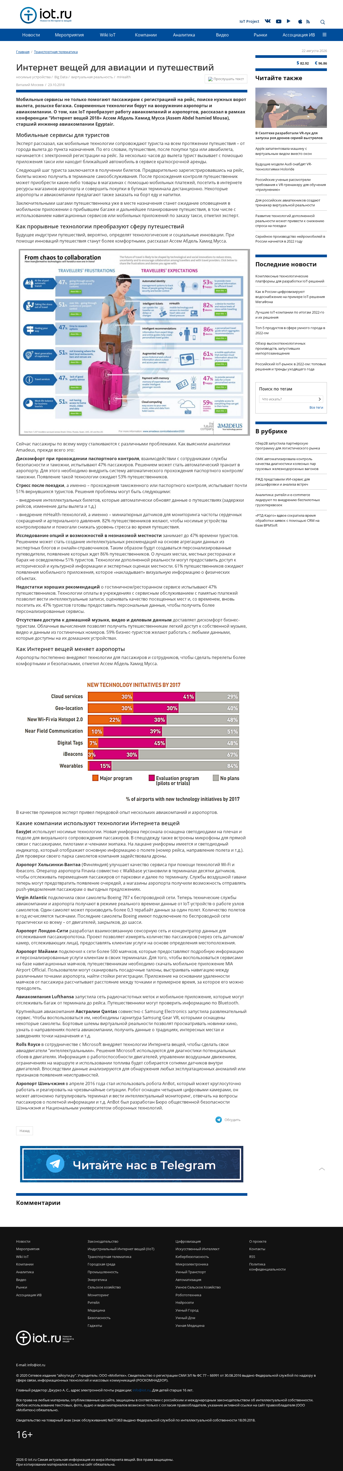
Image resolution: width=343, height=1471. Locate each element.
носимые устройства (33, 77)
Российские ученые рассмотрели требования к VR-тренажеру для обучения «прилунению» (290, 184)
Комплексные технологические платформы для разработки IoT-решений (289, 279)
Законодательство (103, 1241)
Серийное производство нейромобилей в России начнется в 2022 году (290, 239)
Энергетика (97, 1279)
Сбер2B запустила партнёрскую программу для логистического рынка (287, 446)
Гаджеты (95, 1325)
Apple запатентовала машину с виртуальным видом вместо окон (283, 151)
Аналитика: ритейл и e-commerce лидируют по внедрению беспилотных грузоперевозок (287, 499)
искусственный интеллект (197, 1248)
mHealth (124, 77)
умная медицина (190, 1325)
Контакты (257, 1248)
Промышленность (103, 1271)
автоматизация (188, 1279)
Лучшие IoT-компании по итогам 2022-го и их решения (289, 315)
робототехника (188, 1295)
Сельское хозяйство (104, 1287)
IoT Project (249, 21)
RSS (252, 1256)
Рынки (260, 35)
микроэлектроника (192, 1264)
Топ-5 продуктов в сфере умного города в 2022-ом (290, 330)
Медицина (96, 1310)
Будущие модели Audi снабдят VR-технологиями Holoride (283, 167)
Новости (31, 35)
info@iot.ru (142, 1390)
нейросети (185, 1302)
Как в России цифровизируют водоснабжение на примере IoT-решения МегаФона (290, 296)
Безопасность (99, 1317)
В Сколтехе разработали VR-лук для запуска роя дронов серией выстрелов (289, 135)
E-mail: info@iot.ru (30, 1364)
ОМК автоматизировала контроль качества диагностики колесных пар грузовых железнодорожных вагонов (286, 463)
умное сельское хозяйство (198, 1287)
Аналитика (184, 35)
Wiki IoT (107, 35)
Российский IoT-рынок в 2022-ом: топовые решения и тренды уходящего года (290, 366)
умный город (187, 1310)
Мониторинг (98, 1295)
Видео (222, 35)
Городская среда (101, 1264)
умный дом (185, 1317)
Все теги (316, 407)
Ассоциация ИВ (299, 35)
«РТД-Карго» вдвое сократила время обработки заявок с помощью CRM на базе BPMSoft (287, 520)
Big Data (61, 77)
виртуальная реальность (92, 77)
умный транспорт (191, 1271)
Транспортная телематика (109, 1256)
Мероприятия (69, 35)
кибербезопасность (192, 1256)
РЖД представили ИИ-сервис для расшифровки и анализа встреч (282, 482)
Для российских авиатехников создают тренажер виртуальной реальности (287, 203)
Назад (24, 1130)
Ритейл (93, 1302)
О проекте (257, 1241)
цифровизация (188, 1241)
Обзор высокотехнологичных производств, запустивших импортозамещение (280, 348)
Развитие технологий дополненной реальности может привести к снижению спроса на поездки (289, 220)
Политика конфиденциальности (266, 1267)
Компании (146, 35)
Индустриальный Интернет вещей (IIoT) (121, 1248)
